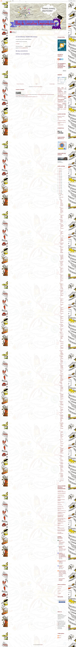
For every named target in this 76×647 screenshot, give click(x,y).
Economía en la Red (62, 570)
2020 (60, 177)
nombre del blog (28, 94)
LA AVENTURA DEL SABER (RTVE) (61, 216)
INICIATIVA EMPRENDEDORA (62, 97)
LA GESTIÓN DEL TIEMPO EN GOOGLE (61, 372)
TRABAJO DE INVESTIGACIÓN (61, 244)
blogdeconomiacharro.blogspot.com (31, 96)
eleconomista (60, 586)
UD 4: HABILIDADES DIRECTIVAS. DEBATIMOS (61, 270)
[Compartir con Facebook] (29, 46)
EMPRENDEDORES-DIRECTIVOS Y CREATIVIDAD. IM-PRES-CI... (61, 378)
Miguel (60, 637)
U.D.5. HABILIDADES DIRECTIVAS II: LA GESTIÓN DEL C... (61, 210)
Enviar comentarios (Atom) (37, 86)
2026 (60, 168)
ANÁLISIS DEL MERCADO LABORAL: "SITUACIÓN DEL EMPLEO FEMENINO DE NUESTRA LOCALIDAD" (62, 573)
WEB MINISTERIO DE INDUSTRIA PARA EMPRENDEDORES (61, 516)
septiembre (62, 480)
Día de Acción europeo (61, 459)
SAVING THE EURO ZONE (61, 329)
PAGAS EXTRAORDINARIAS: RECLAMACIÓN (62, 542)
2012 (60, 190)
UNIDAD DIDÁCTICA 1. (61, 456)
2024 (60, 171)
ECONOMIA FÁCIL (60, 506)
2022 (60, 174)
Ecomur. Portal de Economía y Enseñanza (62, 579)
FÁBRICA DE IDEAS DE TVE (62, 510)
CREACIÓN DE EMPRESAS (61, 493)
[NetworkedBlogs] (62, 600)
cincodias (59, 590)
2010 (60, 193)
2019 (60, 179)
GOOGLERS (17, 43)
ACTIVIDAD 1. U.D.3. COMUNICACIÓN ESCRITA (61, 475)
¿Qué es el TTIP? (61, 567)
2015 (60, 185)
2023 (60, 173)
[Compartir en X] (28, 46)
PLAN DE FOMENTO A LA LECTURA (62, 102)
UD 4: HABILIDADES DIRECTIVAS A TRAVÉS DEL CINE (61, 286)
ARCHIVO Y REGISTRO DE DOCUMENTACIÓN (61, 403)
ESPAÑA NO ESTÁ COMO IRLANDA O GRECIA (61, 352)
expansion (59, 588)
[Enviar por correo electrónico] (25, 46)
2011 (60, 191)
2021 (60, 176)
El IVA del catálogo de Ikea (61, 463)
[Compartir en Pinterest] (30, 46)
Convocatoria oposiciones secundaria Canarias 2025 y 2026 (62, 549)
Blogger (41, 644)
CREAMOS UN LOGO (61, 495)
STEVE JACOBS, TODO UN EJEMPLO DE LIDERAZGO (61, 226)
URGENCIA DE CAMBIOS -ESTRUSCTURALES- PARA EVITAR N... (61, 336)
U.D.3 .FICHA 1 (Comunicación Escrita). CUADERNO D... (61, 239)
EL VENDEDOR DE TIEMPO (62, 120)
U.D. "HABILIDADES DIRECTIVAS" (61, 232)
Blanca (60, 635)
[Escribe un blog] (26, 46)
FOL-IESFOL (61, 540)
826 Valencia (61, 562)
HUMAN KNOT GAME (60, 383)
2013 (60, 188)
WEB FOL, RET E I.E (60, 525)
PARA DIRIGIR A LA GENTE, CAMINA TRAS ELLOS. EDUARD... (61, 250)
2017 (60, 182)
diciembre (61, 194)
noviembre (61, 197)
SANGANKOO (60, 504)
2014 (60, 187)
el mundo (59, 593)
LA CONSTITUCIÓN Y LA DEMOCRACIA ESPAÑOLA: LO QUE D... (61, 434)
